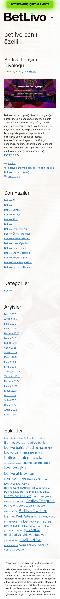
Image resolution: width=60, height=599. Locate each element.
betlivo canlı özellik (43, 167)
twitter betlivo (11, 545)
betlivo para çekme (42, 496)
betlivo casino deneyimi (12, 463)
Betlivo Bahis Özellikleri (17, 238)
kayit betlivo (30, 539)
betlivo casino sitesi (36, 462)
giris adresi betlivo (13, 530)
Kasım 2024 (11, 357)
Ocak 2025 (10, 347)
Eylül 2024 (10, 366)
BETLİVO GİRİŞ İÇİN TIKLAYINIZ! (30, 4)
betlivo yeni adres (13, 521)
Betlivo (11, 163)
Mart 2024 (10, 395)
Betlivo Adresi (12, 214)
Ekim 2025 (10, 323)
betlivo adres (38, 438)
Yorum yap (14, 176)
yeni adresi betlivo (33, 545)
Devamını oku (11, 154)
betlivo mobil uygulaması (35, 491)
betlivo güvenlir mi (41, 488)
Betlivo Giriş (11, 200)
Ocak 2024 (10, 405)
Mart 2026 (10, 314)
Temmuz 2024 (12, 376)
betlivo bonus (43, 447)
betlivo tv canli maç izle (31, 505)
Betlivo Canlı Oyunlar (15, 248)
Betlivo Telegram (40, 501)
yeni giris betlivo (14, 549)
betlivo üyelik (12, 525)
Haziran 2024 (11, 381)
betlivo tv (9, 505)
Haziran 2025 (11, 333)
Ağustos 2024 (12, 371)
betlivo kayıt (11, 491)
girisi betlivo (12, 534)
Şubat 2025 (10, 343)
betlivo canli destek (32, 452)
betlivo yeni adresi (37, 521)
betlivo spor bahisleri (14, 501)
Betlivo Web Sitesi (18, 516)
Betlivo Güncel (12, 209)
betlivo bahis (36, 442)
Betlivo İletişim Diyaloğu (20, 62)
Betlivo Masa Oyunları (16, 243)
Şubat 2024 (10, 400)
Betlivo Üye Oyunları (15, 229)
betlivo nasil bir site (17, 496)
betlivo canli (12, 452)
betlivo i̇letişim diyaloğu (17, 172)
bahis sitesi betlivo (13, 438)
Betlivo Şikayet (28, 526)
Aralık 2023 (10, 409)
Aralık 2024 (10, 352)
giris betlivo (32, 530)
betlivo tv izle (10, 511)
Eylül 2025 (10, 328)
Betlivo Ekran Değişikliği (17, 257)
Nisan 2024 (10, 390)
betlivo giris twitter (19, 474)
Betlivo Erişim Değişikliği (17, 252)
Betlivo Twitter (33, 510)
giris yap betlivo (33, 534)
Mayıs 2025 (10, 338)
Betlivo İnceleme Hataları (18, 267)
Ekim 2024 (10, 362)
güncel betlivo (11, 540)
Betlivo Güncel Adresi (17, 487)
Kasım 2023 (11, 414)
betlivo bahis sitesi (19, 448)
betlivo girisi (15, 467)
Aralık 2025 (10, 319)
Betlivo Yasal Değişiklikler (18, 262)
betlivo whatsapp (44, 516)
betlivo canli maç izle (19, 167)
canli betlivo (43, 526)
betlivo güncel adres (16, 483)
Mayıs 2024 (10, 386)
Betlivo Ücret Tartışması (17, 233)
